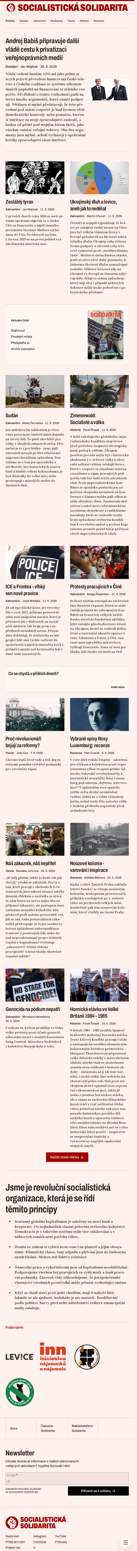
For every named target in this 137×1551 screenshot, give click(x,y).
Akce (13, 1428)
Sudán (12, 415)
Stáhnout (18, 330)
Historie (84, 21)
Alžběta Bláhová (94, 877)
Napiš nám (12, 1536)
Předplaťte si (20, 343)
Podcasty (61, 1541)
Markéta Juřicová (27, 870)
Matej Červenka (32, 423)
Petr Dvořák (92, 752)
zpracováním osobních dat (23, 1492)
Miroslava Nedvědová (36, 1016)
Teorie (71, 21)
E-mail (12, 1475)
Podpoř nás (13, 1547)
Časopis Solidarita (48, 1428)
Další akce (118, 687)
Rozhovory (57, 21)
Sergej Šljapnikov (98, 594)
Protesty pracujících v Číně (96, 586)
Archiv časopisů (23, 349)
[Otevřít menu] (125, 1542)
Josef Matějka (31, 600)
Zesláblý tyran (19, 202)
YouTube (60, 1536)
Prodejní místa (21, 336)
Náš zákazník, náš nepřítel (31, 863)
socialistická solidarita (73, 7)
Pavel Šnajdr (91, 429)
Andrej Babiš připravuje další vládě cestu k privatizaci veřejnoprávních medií (42, 49)
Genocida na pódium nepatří (33, 1009)
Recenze (99, 21)
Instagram (39, 1536)
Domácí (24, 21)
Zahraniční (39, 21)
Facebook (39, 1541)
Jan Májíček (29, 66)
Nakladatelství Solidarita (82, 1428)
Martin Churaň (96, 216)
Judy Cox (22, 752)
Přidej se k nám (15, 1541)
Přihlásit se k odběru (96, 1491)
